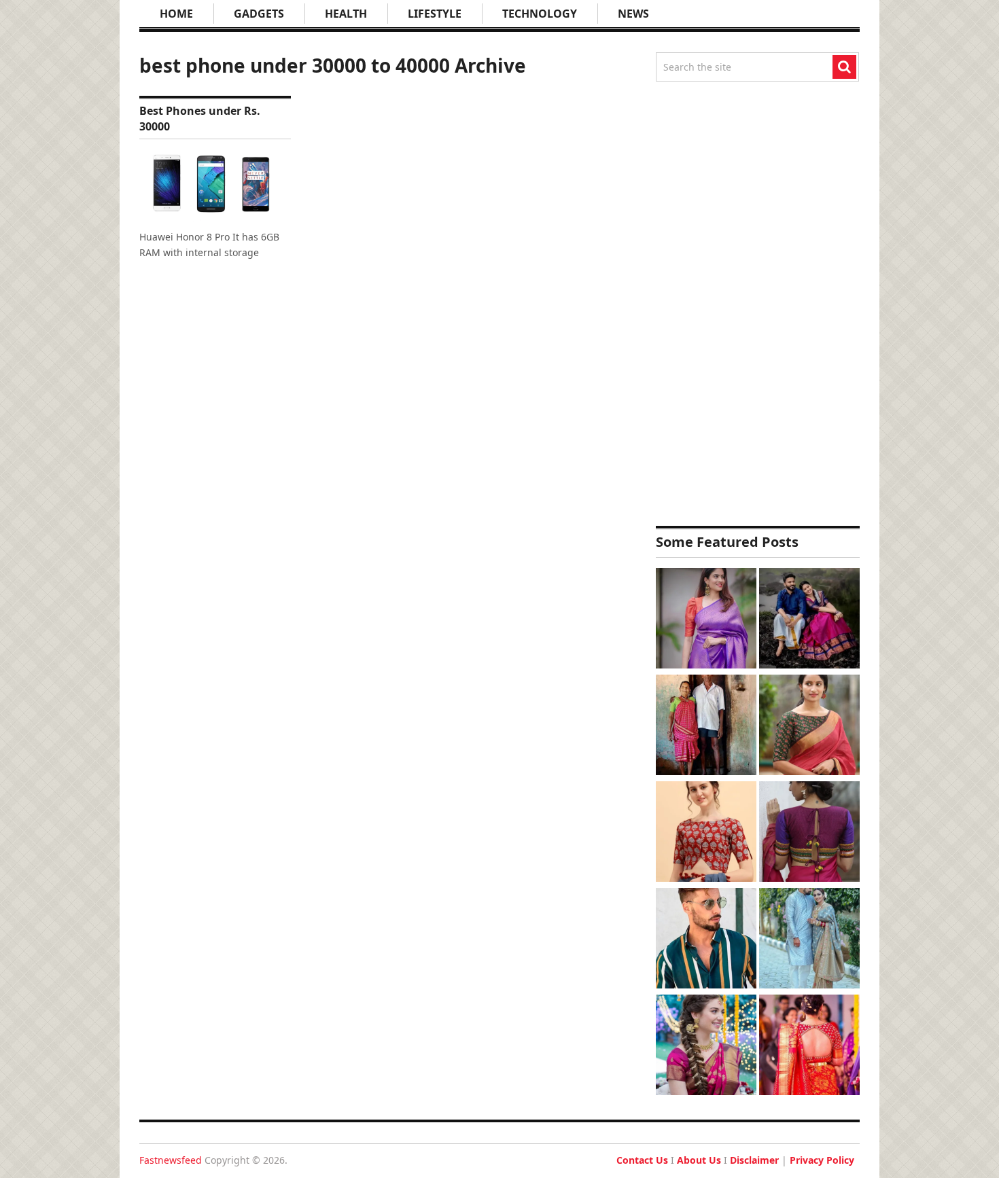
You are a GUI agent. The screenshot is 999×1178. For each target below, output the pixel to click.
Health (346, 13)
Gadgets (259, 13)
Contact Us (642, 1160)
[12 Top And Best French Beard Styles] (706, 940)
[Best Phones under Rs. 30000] (215, 184)
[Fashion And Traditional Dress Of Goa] (706, 727)
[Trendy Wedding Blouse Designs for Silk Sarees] (809, 1047)
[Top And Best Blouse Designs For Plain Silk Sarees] (706, 620)
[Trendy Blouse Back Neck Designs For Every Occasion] (809, 833)
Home (176, 13)
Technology (539, 13)
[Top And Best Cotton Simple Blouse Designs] (706, 833)
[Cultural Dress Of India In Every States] (809, 940)
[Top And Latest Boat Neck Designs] (809, 727)
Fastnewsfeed (170, 1160)
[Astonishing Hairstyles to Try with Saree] (706, 1047)
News (633, 13)
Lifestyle (434, 13)
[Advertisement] (758, 303)
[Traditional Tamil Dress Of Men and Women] (809, 620)
